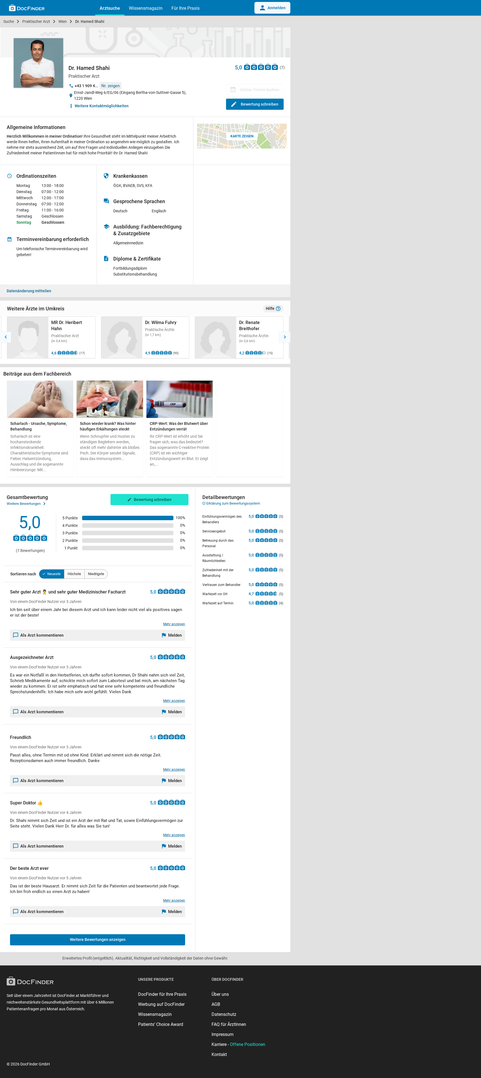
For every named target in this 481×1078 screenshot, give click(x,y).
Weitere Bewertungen (24, 504)
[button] (5, 337)
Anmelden (277, 8)
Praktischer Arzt (36, 21)
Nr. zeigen (110, 85)
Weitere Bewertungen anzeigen (98, 939)
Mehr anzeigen (174, 624)
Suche (8, 21)
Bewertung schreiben (259, 104)
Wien (62, 21)
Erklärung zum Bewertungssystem (232, 503)
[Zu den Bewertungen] (261, 67)
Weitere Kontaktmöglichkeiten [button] (102, 106)
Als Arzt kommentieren (41, 635)
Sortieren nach (23, 574)
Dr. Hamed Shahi (89, 21)
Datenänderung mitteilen (29, 291)
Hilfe (270, 308)
